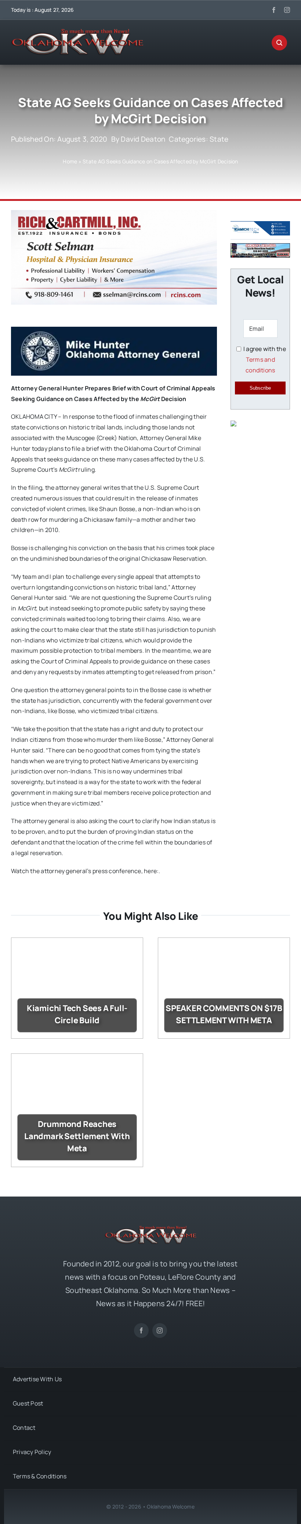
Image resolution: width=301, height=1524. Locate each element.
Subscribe (260, 388)
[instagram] (287, 10)
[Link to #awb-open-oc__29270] (279, 42)
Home (70, 161)
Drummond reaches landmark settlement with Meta (77, 1136)
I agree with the (264, 359)
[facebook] (274, 10)
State (219, 139)
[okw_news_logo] (77, 32)
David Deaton (143, 139)
